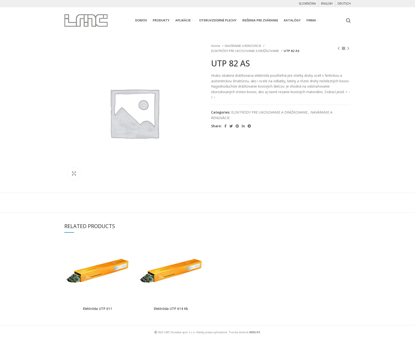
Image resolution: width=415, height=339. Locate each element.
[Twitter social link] (231, 126)
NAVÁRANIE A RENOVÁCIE (243, 46)
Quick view (127, 245)
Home (216, 46)
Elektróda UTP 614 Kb (171, 308)
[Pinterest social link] (237, 126)
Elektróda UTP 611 (97, 308)
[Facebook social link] (225, 126)
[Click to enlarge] (74, 173)
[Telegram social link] (249, 126)
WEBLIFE (254, 332)
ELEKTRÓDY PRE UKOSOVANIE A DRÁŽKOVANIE (245, 51)
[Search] (348, 20)
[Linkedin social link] (243, 126)
